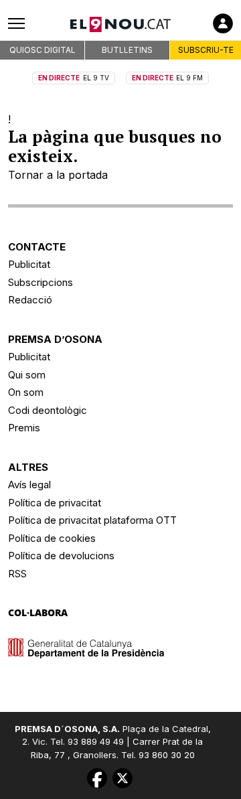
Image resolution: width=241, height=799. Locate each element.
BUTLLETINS (127, 50)
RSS (17, 573)
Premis (24, 427)
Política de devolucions (61, 555)
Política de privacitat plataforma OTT (92, 520)
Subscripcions (40, 282)
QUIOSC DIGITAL (42, 50)
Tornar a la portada (58, 174)
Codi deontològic (47, 410)
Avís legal (29, 484)
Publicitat (29, 264)
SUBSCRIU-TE (206, 50)
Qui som (27, 374)
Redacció (30, 299)
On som (26, 392)
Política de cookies (52, 538)
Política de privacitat (54, 502)
